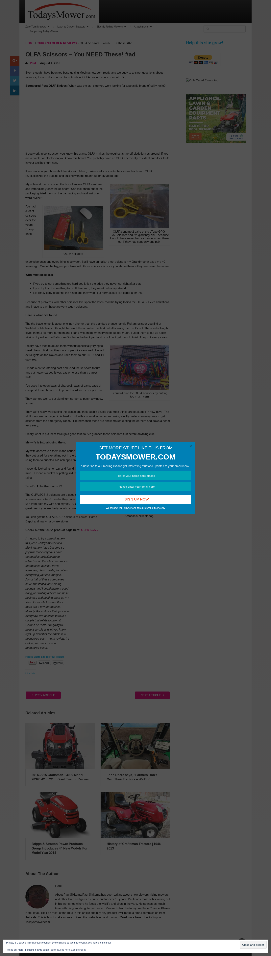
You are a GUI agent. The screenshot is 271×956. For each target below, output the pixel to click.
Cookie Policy (78, 949)
